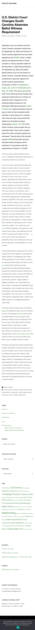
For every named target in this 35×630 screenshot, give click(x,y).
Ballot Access (19, 491)
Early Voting (28, 497)
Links (3, 421)
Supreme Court (17, 516)
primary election (27, 509)
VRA (24, 529)
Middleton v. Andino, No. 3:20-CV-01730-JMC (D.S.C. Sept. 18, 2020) (16, 88)
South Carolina (8, 387)
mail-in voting (25, 506)
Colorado (3, 497)
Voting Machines (20, 526)
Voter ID (19, 519)
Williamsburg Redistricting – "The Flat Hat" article (17, 557)
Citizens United (26, 494)
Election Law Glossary (8, 413)
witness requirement (19, 395)
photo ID (21, 509)
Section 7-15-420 (18, 124)
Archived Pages (6, 425)
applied (4, 311)
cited (23, 177)
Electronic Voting (15, 500)
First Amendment (8, 503)
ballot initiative (26, 491)
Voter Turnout (28, 523)
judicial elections (17, 506)
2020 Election (8, 390)
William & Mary (29, 529)
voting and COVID (7, 395)
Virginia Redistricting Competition (14, 430)
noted (25, 205)
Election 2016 (7, 500)
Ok (18, 627)
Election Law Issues (8, 549)
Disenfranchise (10, 497)
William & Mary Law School (10, 553)
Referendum (18, 513)
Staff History (5, 417)
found (16, 191)
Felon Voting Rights (25, 500)
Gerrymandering (22, 503)
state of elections (8, 516)
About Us (5, 409)
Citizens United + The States (13, 428)
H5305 (16, 58)
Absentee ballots (26, 488)
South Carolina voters (25, 392)
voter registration (17, 523)
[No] (33, 624)
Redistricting (8, 512)
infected (20, 314)
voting (3, 526)
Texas (23, 516)
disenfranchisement (19, 497)
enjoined (24, 91)
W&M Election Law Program (10, 569)
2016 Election (6, 488)
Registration (24, 513)
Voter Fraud (10, 519)
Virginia (27, 516)
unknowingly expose (23, 334)
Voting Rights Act (15, 529)
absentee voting (18, 390)
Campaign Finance (11, 494)
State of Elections (9, 3)
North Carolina (14, 509)
